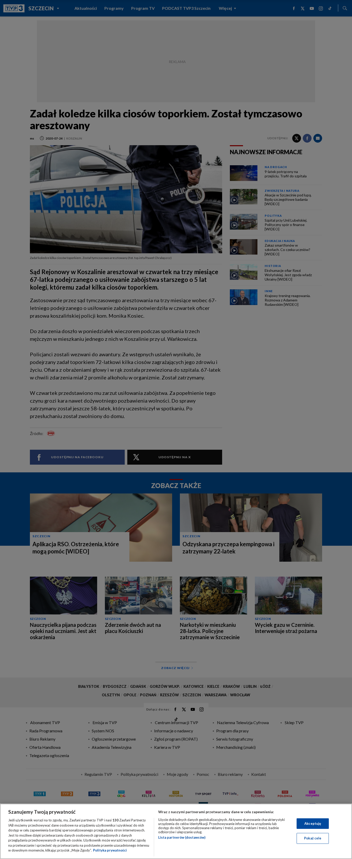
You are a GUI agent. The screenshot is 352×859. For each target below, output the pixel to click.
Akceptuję (312, 823)
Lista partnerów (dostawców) (181, 837)
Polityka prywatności (110, 850)
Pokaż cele (312, 838)
